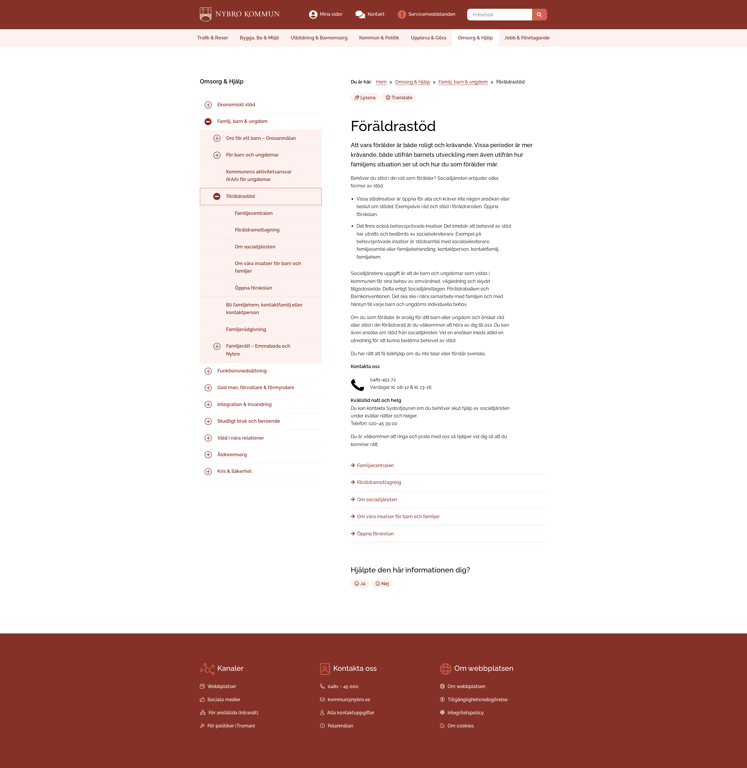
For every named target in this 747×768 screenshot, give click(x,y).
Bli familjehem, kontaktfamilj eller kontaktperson (264, 308)
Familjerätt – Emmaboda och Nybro (258, 349)
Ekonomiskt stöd (236, 104)
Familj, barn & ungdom (242, 121)
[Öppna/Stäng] (208, 105)
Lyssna (367, 97)
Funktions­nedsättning (242, 371)
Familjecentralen (254, 213)
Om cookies (461, 726)
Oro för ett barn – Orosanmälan (261, 138)
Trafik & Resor (212, 38)
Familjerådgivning (246, 329)
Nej (384, 583)
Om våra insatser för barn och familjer (268, 267)
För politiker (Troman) (231, 726)
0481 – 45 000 (343, 686)
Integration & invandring (244, 404)
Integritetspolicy (466, 712)
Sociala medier (223, 699)
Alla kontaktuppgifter (350, 712)
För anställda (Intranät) (233, 712)
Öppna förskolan (253, 288)
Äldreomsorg (232, 454)
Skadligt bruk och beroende (248, 421)
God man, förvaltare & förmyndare (255, 387)
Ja (362, 583)
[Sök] (540, 14)
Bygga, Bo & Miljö (259, 38)
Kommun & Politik (379, 38)
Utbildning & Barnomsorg (319, 38)
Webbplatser (221, 686)
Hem (381, 82)
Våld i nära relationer (240, 438)
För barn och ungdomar (252, 155)
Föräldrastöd (240, 196)
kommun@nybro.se (349, 699)
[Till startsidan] (244, 14)
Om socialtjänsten (255, 247)
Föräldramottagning (257, 230)
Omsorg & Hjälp (475, 38)
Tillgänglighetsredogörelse (477, 699)
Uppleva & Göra (428, 38)
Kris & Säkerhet (234, 471)
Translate (401, 97)
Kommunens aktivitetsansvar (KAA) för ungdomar (259, 175)
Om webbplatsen (466, 686)
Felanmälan (340, 726)
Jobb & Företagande (527, 38)
